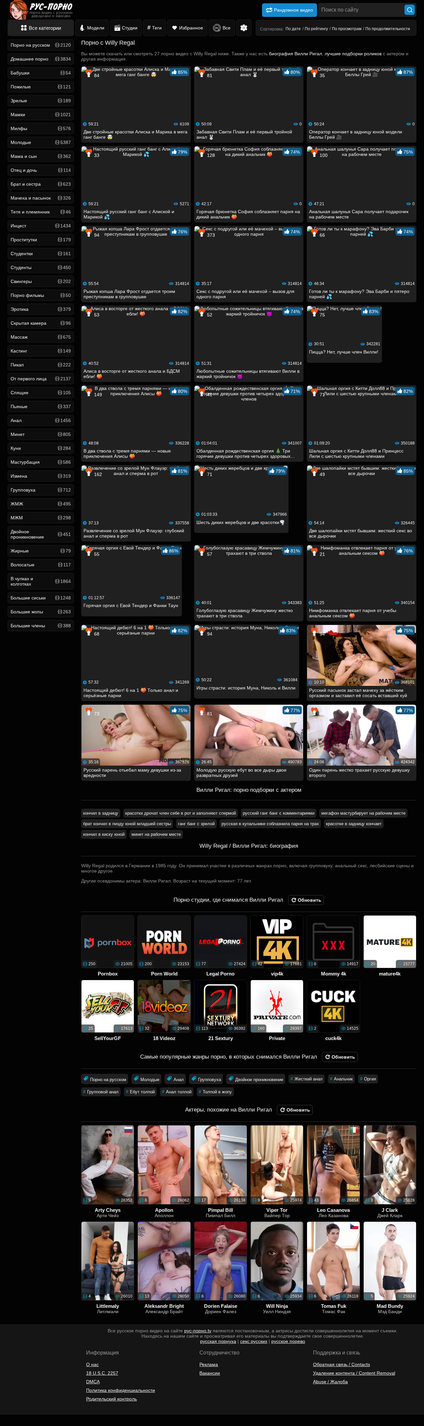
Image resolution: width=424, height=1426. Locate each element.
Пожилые (41, 86)
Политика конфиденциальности (120, 1390)
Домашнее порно (41, 59)
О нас (92, 1364)
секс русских (253, 1341)
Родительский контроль (111, 1399)
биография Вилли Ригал (295, 53)
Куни (41, 448)
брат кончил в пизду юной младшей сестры (127, 823)
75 (321, 314)
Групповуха (41, 490)
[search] (409, 10)
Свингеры (41, 281)
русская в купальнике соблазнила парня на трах (270, 823)
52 (209, 314)
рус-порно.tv (197, 1330)
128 (210, 155)
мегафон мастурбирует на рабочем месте (363, 813)
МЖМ (41, 517)
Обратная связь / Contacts (341, 1364)
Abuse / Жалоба (330, 1381)
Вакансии (209, 1373)
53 (96, 314)
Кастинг (41, 351)
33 (96, 155)
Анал (41, 420)
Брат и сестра (41, 184)
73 (96, 713)
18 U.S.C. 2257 (102, 1373)
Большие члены (41, 625)
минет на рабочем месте (156, 834)
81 (209, 75)
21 (321, 554)
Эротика (41, 309)
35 (321, 75)
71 (321, 394)
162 (97, 474)
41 (209, 394)
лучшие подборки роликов (353, 53)
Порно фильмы (41, 295)
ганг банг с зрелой (196, 823)
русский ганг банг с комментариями (278, 813)
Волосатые (41, 564)
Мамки (41, 114)
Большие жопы (41, 611)
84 (96, 75)
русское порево (288, 1341)
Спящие (41, 392)
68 (96, 634)
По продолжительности (387, 28)
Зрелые (41, 100)
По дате (293, 28)
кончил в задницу (100, 813)
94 (96, 235)
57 (209, 554)
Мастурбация (41, 462)
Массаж (41, 337)
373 (210, 235)
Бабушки (41, 72)
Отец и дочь (41, 170)
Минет (41, 434)
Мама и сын (41, 156)
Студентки (41, 253)
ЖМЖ (41, 503)
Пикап (41, 364)
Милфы (41, 128)
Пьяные (41, 406)
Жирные (41, 550)
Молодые (41, 142)
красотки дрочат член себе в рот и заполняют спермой (180, 813)
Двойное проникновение (41, 534)
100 (323, 155)
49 (321, 474)
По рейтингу (316, 28)
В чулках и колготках (41, 581)
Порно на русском (41, 45)
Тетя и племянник (41, 211)
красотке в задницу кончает (354, 823)
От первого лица (41, 378)
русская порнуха (218, 1341)
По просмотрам (346, 28)
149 (97, 394)
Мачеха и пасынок (41, 198)
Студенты (41, 267)
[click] (14, 1423)
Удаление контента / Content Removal (354, 1373)
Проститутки (41, 239)
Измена (41, 476)
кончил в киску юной (104, 834)
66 (321, 235)
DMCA (93, 1381)
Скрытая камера (41, 323)
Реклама (208, 1364)
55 (96, 554)
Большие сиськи (41, 597)
